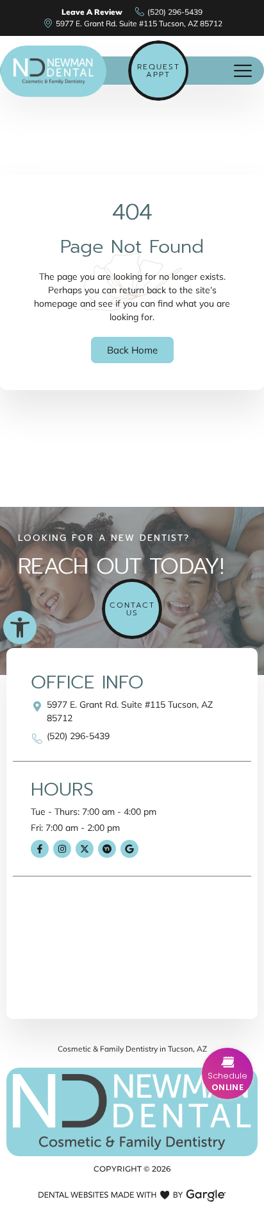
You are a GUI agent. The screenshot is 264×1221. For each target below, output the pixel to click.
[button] (20, 627)
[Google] (129, 849)
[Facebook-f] (40, 849)
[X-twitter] (85, 849)
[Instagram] (62, 849)
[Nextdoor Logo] (107, 849)
